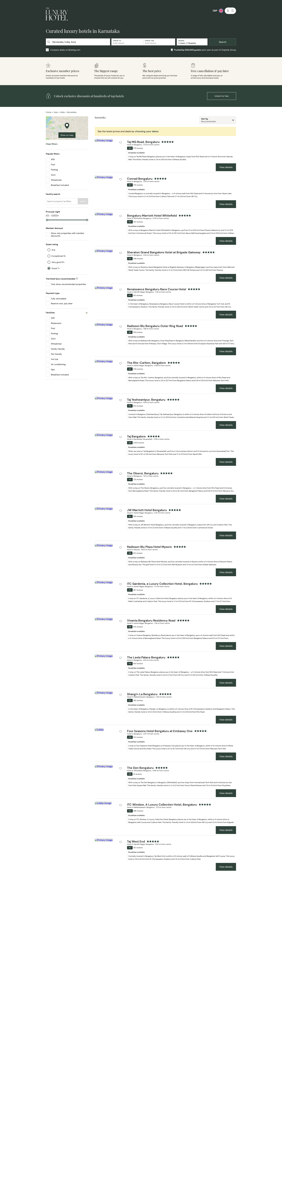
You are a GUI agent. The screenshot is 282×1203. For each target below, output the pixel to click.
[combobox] (78, 42)
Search (222, 42)
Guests (181, 40)
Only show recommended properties (68, 284)
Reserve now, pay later (62, 303)
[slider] (47, 220)
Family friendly (58, 349)
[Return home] (57, 14)
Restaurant (56, 323)
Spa (53, 369)
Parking (54, 169)
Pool (53, 164)
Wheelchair (56, 180)
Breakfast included (60, 185)
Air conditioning (58, 364)
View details (226, 167)
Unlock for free (222, 96)
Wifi (53, 159)
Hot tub (54, 359)
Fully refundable (58, 298)
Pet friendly (56, 354)
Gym (53, 174)
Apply (83, 201)
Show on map (67, 135)
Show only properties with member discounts (67, 234)
